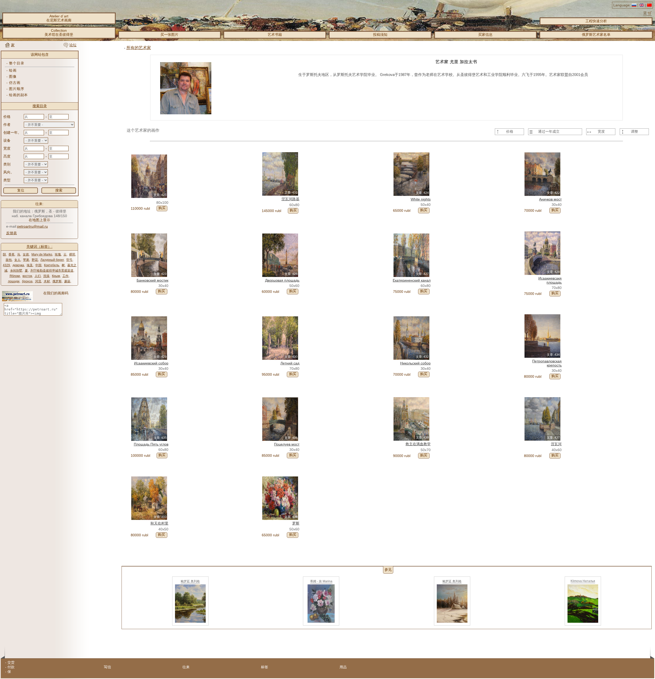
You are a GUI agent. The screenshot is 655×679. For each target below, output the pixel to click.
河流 (38, 281)
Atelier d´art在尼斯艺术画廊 (58, 18)
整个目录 (16, 63)
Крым (56, 276)
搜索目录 (39, 106)
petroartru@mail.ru (32, 226)
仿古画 (14, 83)
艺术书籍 (275, 34)
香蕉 (11, 254)
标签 (264, 667)
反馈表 (11, 233)
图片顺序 (16, 89)
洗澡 (46, 276)
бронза (27, 281)
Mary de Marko (41, 254)
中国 (38, 265)
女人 (17, 260)
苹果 (26, 260)
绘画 (12, 70)
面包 (9, 260)
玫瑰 (58, 254)
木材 (47, 281)
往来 (186, 667)
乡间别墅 (16, 270)
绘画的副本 (18, 95)
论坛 (73, 45)
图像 (12, 76)
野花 (35, 260)
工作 (65, 276)
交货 (11, 662)
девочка (18, 265)
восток (27, 276)
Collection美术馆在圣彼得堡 (59, 32)
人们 (38, 276)
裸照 (72, 254)
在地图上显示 (39, 220)
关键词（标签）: (39, 246)
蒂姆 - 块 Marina (321, 581)
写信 (107, 667)
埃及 (30, 265)
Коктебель (51, 265)
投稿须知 (380, 34)
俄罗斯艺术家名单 (596, 34)
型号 (69, 260)
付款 (11, 667)
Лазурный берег (52, 260)
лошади (13, 281)
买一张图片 (169, 34)
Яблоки (14, 276)
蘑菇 (67, 281)
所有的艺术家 (138, 48)
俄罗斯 (57, 281)
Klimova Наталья (583, 581)
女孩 (26, 254)
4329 (6, 265)
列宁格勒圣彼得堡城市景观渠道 (51, 270)
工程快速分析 (596, 21)
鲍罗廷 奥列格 (190, 581)
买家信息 (485, 34)
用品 (343, 667)
